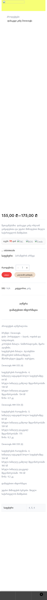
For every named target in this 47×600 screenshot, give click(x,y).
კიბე (29, 288)
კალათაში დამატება (25, 275)
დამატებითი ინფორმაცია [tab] (23, 310)
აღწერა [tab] (23, 303)
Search (23, 595)
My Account (8, 595)
